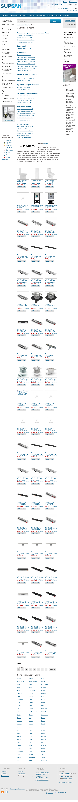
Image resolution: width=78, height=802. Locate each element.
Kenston (19, 721)
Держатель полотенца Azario (25, 35)
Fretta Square (33, 712)
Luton (43, 727)
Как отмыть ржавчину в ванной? (69, 103)
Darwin (31, 696)
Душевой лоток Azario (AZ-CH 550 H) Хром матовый (22, 305)
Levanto (19, 724)
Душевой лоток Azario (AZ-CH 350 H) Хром (22, 355)
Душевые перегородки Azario (25, 98)
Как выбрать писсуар (69, 122)
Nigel (30, 742)
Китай (8, 157)
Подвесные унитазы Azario (25, 131)
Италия (8, 140)
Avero (43, 681)
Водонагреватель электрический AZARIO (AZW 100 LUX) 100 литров (36, 182)
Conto (18, 696)
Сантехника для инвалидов (7, 83)
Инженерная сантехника (5, 94)
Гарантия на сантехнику (68, 60)
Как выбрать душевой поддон (71, 106)
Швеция (8, 155)
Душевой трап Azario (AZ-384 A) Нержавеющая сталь (50, 305)
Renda (43, 748)
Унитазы (4, 38)
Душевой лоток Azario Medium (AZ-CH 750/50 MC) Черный (22, 503)
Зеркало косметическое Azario (25, 40)
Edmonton (20, 699)
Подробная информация (66, 782)
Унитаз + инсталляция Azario (25, 133)
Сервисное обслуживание (68, 42)
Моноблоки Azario (22, 129)
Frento (19, 709)
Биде (3, 44)
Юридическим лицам (68, 38)
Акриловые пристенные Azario (26, 68)
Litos (18, 727)
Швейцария (9, 150)
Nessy (18, 742)
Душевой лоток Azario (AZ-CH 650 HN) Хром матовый (36, 330)
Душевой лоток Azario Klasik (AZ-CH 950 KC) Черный (23, 627)
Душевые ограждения (8, 80)
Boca (30, 687)
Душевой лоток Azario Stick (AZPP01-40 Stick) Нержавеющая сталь (50, 429)
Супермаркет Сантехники (17, 789)
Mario (18, 730)
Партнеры (4, 774)
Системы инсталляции (6, 48)
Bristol (18, 690)
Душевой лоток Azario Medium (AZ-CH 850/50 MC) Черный (36, 528)
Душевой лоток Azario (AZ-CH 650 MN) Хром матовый (36, 355)
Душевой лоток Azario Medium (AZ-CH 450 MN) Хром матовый (50, 503)
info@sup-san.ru (67, 778)
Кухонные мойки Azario (23, 80)
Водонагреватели (7, 91)
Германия (9, 143)
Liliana (31, 724)
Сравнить (26, 184)
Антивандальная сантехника (7, 70)
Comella (43, 693)
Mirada (19, 736)
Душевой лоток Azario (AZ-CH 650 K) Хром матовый (50, 231)
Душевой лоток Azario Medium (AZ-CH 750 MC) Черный (37, 454)
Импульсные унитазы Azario (25, 126)
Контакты (66, 15)
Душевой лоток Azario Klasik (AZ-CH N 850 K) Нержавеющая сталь (23, 553)
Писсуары (5, 41)
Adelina (19, 678)
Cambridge (32, 690)
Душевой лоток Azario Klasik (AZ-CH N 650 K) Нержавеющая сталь (51, 553)
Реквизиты (4, 771)
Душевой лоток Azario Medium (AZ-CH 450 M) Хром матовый (50, 479)
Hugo (30, 718)
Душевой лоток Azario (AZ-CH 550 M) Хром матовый (50, 281)
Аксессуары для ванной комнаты (7, 20)
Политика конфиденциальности (42, 777)
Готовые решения (7, 74)
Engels (43, 702)
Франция (9, 147)
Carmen (43, 690)
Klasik (31, 721)
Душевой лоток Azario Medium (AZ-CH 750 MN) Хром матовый (22, 528)
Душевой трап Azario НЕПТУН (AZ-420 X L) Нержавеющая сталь (37, 380)
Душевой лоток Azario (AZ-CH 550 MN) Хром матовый (22, 231)
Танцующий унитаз (69, 110)
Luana (31, 727)
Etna (30, 705)
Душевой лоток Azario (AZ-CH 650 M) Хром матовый (36, 231)
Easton (43, 696)
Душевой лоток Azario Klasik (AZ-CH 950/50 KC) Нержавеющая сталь (37, 602)
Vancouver (32, 757)
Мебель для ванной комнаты (8, 25)
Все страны (5, 159)
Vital (30, 760)
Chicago (31, 693)
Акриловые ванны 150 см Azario (26, 57)
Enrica (19, 705)
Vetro (18, 760)
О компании (14, 15)
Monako (43, 736)
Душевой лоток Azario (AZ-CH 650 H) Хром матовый (50, 330)
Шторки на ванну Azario (24, 102)
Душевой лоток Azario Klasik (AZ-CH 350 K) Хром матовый (51, 627)
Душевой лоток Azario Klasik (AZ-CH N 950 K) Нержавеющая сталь (23, 652)
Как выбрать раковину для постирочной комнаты (70, 97)
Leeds (43, 721)
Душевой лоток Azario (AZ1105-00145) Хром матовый (49, 355)
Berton (31, 684)
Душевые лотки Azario (23, 87)
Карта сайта (49, 793)
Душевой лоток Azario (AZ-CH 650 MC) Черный (36, 256)
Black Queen (44, 684)
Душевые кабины (7, 57)
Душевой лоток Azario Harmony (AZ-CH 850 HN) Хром (51, 652)
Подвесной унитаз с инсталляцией (70, 119)
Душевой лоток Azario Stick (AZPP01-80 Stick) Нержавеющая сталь (36, 404)
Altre (42, 678)
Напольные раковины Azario (25, 111)
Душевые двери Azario (23, 96)
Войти (65, 2)
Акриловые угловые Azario (24, 70)
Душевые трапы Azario (23, 89)
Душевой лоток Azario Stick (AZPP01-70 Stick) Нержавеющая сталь (50, 404)
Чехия (8, 152)
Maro (30, 730)
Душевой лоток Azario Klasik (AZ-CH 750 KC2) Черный (23, 578)
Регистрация (73, 2)
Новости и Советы (69, 46)
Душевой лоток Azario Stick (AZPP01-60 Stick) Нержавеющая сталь (22, 429)
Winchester (44, 760)
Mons (30, 739)
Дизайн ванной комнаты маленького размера (70, 127)
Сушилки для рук (7, 87)
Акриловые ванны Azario (24, 55)
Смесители (5, 32)
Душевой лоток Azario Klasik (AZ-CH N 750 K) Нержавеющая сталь (37, 553)
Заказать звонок (71, 10)
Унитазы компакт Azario (24, 137)
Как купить (23, 15)
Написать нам (40, 15)
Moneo (19, 739)
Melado (19, 733)
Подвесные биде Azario (24, 48)
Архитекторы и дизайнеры (68, 56)
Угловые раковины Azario (24, 120)
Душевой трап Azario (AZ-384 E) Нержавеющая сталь (36, 305)
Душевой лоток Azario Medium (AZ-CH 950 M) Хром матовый (22, 479)
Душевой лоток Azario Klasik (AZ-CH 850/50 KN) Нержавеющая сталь (23, 602)
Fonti (42, 705)
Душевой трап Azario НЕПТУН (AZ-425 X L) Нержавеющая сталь (23, 380)
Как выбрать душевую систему (69, 133)
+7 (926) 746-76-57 (65, 8)
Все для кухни (6, 66)
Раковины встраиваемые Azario (26, 113)
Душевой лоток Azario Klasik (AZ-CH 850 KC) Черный (51, 578)
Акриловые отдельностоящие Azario (27, 66)
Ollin (42, 742)
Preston (31, 748)
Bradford (43, 687)
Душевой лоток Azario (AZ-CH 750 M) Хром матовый (22, 281)
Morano (43, 739)
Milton (43, 733)
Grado (18, 715)
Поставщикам (5, 776)
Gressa (19, 718)
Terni (42, 754)
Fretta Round (20, 712)
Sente (18, 754)
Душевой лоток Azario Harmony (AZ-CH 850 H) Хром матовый (37, 652)
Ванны (4, 60)
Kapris (43, 718)
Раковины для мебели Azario (25, 115)
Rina (30, 751)
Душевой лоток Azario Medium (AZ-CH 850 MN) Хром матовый (22, 454)
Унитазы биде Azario (23, 135)
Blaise (18, 687)
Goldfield (43, 712)
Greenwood (44, 715)
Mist (30, 736)
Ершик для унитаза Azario (24, 37)
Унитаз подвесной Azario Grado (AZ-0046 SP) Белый (22, 207)
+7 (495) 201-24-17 (59, 5)
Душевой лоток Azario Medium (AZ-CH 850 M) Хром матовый (36, 479)
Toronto (19, 757)
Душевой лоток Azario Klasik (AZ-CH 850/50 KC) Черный (51, 602)
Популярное (21, 774)
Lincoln (43, 724)
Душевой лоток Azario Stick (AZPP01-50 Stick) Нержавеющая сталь (36, 429)
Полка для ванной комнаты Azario (27, 42)
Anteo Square (33, 681)
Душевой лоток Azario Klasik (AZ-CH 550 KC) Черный (37, 627)
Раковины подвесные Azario (25, 118)
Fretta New (44, 709)
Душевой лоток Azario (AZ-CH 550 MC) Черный (50, 256)
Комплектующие (7, 101)
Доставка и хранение (54, 15)
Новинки (20, 771)
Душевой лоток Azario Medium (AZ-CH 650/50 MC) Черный (36, 503)
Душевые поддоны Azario (24, 100)
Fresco (31, 709)
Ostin (30, 745)
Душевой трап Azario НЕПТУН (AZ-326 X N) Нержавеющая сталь (51, 380)
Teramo (31, 754)
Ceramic (19, 693)
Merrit (30, 733)
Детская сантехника (8, 77)
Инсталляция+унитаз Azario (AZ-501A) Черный (37, 207)
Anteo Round (20, 681)
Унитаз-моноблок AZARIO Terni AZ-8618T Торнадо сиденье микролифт (23, 182)
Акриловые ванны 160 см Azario (26, 59)
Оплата (31, 15)
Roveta (43, 751)
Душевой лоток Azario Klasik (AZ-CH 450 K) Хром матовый (51, 528)
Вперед (51, 669)
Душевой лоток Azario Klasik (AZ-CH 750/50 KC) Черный (37, 578)
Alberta (31, 678)
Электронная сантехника (6, 53)
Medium (43, 730)
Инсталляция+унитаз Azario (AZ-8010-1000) (51, 207)
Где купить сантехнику (42, 780)
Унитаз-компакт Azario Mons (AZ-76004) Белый (50, 182)
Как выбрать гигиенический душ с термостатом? (70, 91)
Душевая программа (8, 29)
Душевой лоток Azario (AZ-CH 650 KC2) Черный (22, 330)
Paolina (43, 745)
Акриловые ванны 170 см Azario (26, 61)
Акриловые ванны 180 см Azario (26, 64)
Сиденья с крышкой (8, 98)
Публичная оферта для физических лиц (42, 773)
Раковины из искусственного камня (70, 114)
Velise (43, 757)
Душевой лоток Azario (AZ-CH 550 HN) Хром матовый (22, 256)
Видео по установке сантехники (67, 51)
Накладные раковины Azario (25, 109)
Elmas (43, 699)
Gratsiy (31, 715)
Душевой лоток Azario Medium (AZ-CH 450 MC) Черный (51, 454)
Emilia (31, 702)
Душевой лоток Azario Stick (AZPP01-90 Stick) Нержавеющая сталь (22, 404)
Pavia (18, 748)
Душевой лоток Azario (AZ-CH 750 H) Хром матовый (36, 281)
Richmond (20, 751)
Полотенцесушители (8, 63)
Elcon (30, 699)
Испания (9, 145)
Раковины (5, 35)
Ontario (19, 745)
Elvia (18, 702)
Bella (18, 684)
